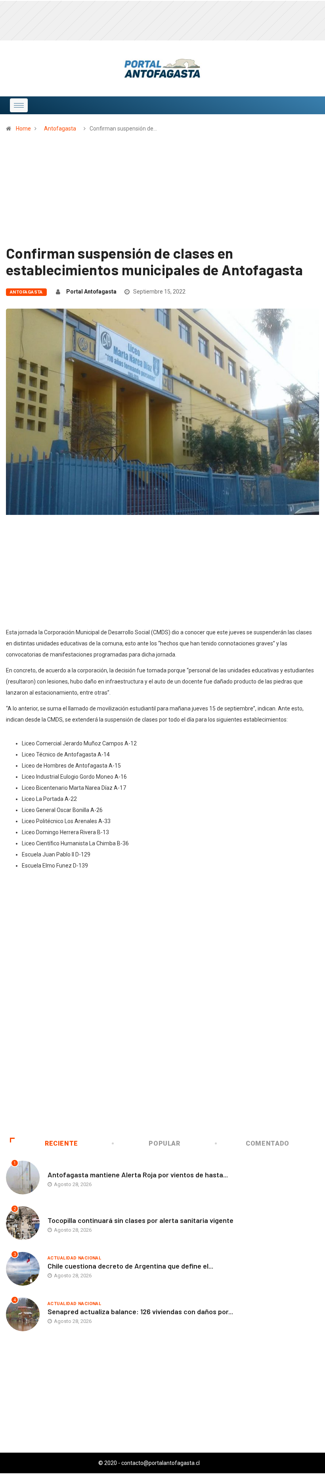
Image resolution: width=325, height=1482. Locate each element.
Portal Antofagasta (91, 291)
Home (23, 128)
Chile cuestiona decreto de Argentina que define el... (130, 1265)
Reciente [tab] (61, 1143)
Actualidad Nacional (74, 1258)
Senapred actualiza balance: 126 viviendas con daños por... (140, 1311)
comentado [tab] (267, 1143)
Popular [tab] (164, 1143)
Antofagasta (60, 128)
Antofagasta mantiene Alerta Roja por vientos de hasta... (138, 1174)
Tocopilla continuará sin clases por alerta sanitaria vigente (140, 1220)
